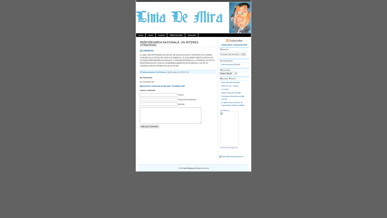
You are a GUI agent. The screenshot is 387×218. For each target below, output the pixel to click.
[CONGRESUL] (147, 51)
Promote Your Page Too (229, 148)
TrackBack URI (178, 86)
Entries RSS (227, 45)
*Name (181, 95)
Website (181, 104)
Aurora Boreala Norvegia (230, 82)
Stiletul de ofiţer (176, 35)
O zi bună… (225, 89)
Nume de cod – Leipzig (229, 86)
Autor (150, 35)
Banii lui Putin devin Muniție (231, 93)
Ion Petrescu (149, 5)
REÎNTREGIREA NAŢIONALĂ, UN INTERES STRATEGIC (169, 44)
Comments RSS (240, 45)
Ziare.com (192, 35)
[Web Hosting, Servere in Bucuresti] (231, 156)
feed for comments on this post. (155, 86)
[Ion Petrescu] (229, 146)
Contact (161, 35)
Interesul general (149, 72)
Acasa (140, 35)
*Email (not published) (187, 100)
